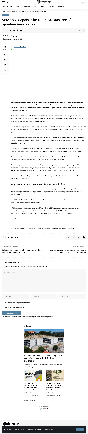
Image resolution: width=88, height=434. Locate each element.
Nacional (70, 229)
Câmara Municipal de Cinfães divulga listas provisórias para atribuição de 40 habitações (43, 358)
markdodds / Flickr (20, 47)
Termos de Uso (48, 429)
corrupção (23, 229)
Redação (6, 36)
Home (3, 11)
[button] (80, 429)
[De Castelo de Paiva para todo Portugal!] (44, 2)
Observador (16, 116)
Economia (8, 11)
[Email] (13, 30)
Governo (47, 229)
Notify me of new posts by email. (15, 307)
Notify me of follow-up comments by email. (18, 303)
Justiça (64, 229)
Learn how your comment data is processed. (39, 317)
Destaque (31, 229)
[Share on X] (10, 30)
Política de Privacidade (34, 429)
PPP (75, 229)
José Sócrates (56, 229)
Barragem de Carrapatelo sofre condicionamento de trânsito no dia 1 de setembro (31, 387)
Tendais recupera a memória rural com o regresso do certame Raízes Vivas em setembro (53, 387)
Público (18, 194)
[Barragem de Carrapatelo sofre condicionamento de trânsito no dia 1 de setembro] (33, 375)
